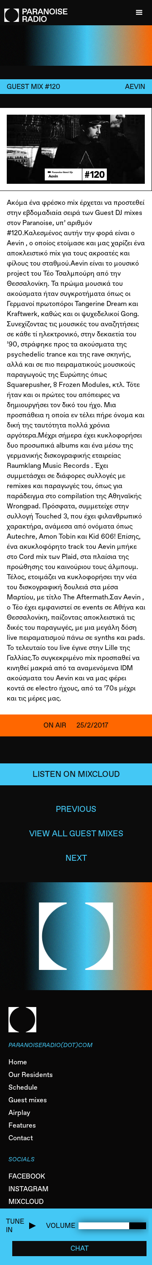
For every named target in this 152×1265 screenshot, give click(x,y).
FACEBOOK (26, 1176)
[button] (139, 12)
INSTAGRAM (28, 1189)
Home (17, 1062)
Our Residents (30, 1075)
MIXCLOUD (25, 1202)
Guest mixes (27, 1100)
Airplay (19, 1113)
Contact (20, 1138)
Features (22, 1125)
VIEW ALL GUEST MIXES (76, 833)
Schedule (23, 1087)
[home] (34, 11)
